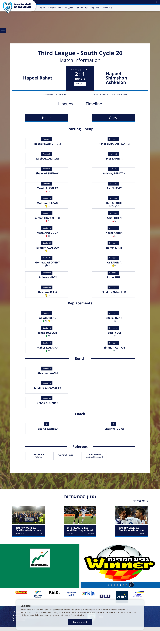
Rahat (79, 83)
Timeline (94, 104)
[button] (131, 584)
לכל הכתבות (139, 501)
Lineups (65, 104)
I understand (80, 622)
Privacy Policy (78, 615)
